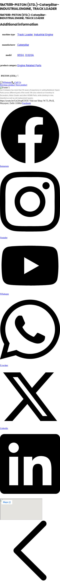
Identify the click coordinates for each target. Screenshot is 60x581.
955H (20, 55)
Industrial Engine (43, 34)
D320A (29, 55)
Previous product (7, 85)
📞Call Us (16, 82)
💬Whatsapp (6, 82)
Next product (21, 85)
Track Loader (25, 34)
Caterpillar (23, 44)
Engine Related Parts (29, 65)
